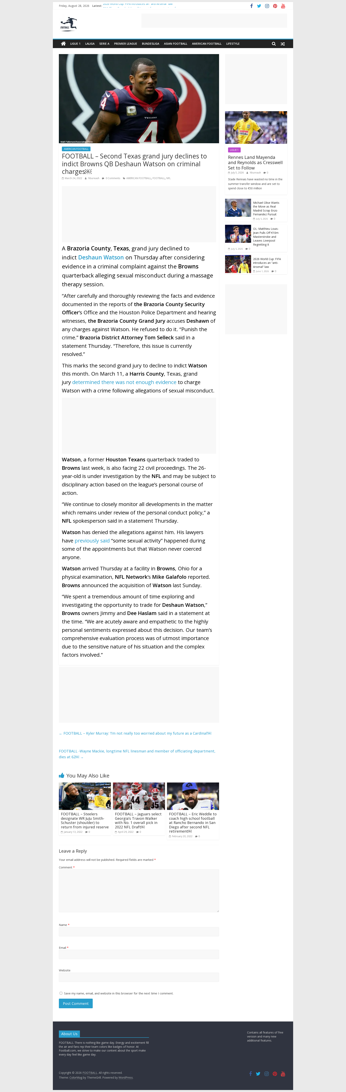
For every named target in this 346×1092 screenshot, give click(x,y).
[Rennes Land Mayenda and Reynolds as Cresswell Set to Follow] (256, 113)
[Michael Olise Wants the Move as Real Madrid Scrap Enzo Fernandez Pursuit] (238, 201)
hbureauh (94, 178)
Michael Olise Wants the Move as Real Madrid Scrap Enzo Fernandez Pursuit (266, 208)
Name (64, 925)
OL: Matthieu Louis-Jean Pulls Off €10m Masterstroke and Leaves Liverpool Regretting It (266, 236)
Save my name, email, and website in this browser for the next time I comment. (118, 993)
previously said (92, 540)
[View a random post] (282, 43)
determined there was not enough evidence (124, 382)
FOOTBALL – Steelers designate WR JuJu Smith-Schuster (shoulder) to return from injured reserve (85, 820)
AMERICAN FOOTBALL (206, 43)
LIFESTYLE (233, 43)
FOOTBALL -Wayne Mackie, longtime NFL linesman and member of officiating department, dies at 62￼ (137, 754)
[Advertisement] (214, 21)
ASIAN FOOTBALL (175, 43)
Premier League (125, 43)
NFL (168, 178)
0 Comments (112, 178)
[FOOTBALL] (63, 43)
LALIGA (90, 43)
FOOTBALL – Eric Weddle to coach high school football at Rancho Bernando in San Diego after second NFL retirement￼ (193, 823)
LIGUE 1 (75, 43)
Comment (67, 867)
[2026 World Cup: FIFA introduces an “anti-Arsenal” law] (238, 257)
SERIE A (104, 43)
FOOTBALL (159, 178)
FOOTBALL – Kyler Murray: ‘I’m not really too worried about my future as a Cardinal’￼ (135, 733)
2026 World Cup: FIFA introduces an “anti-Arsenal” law (138, 6)
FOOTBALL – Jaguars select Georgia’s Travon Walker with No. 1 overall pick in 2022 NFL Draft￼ (138, 820)
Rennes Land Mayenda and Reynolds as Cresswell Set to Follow (255, 162)
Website (64, 970)
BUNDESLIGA (150, 43)
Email (63, 948)
